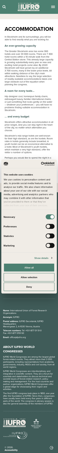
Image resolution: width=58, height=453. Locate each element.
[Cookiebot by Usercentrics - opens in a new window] (41, 164)
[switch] (50, 226)
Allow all (29, 267)
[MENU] (52, 7)
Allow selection (29, 277)
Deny (29, 287)
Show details (41, 258)
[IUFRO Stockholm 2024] (28, 7)
